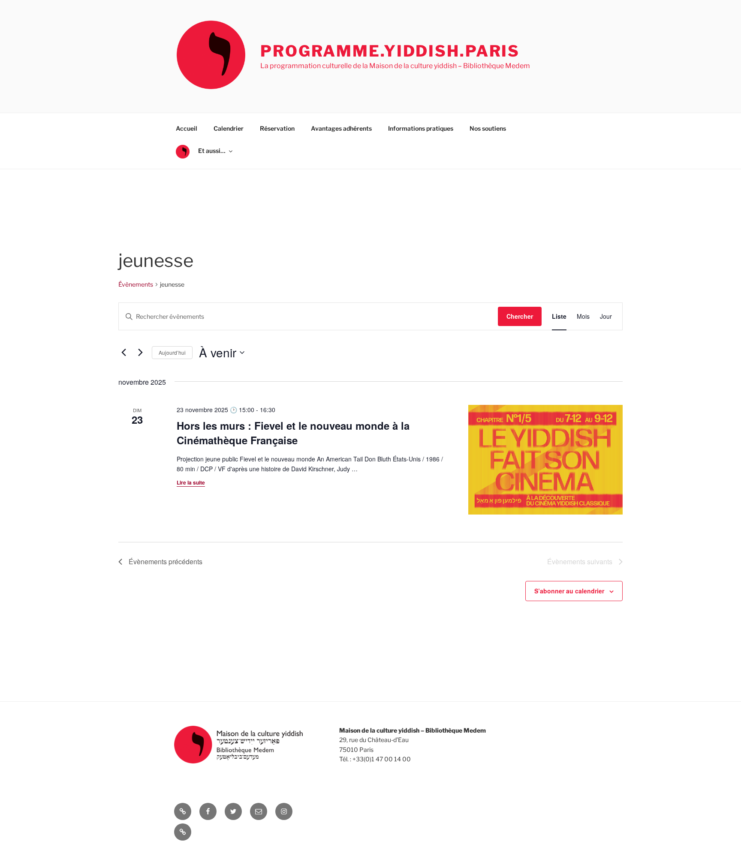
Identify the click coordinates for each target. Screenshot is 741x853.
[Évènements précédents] (123, 352)
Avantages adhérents (341, 128)
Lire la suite (191, 482)
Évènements (135, 284)
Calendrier (229, 128)
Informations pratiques (420, 128)
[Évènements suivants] (140, 352)
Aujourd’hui (172, 352)
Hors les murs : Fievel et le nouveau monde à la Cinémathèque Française (293, 432)
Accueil (186, 128)
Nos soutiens (488, 128)
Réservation (277, 128)
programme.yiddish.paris (390, 51)
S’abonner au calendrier (569, 591)
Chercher (519, 316)
